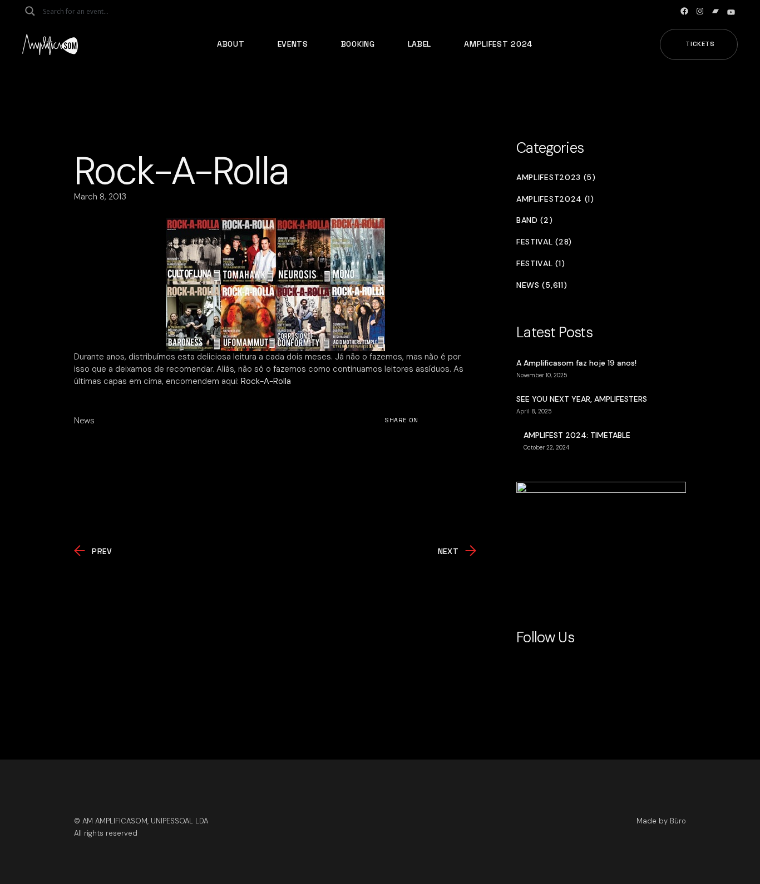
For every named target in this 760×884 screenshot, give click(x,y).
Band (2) (534, 220)
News (84, 420)
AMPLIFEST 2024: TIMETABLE (577, 435)
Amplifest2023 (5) (556, 177)
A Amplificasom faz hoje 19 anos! (576, 363)
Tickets (700, 44)
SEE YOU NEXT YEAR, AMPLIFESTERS (581, 399)
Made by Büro (661, 821)
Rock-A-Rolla (266, 381)
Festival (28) (544, 242)
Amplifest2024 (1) (555, 199)
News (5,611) (541, 285)
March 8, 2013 (100, 196)
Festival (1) (540, 263)
